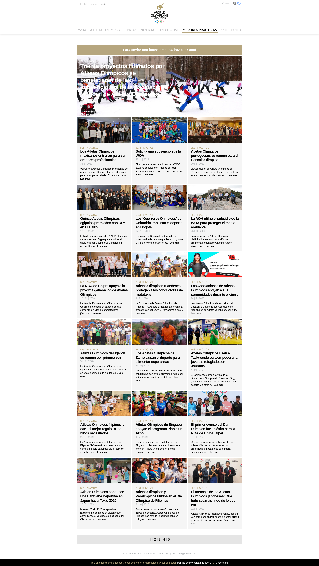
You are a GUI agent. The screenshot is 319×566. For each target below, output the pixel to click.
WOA (82, 30)
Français (93, 3)
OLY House (169, 30)
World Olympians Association (159, 13)
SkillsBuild (231, 30)
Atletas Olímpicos (106, 30)
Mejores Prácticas (200, 30)
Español (103, 3)
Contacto (226, 3)
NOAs (132, 30)
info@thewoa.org (187, 553)
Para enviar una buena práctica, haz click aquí (159, 49)
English (83, 3)
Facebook (239, 3)
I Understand (221, 562)
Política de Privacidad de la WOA (195, 562)
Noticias (148, 30)
